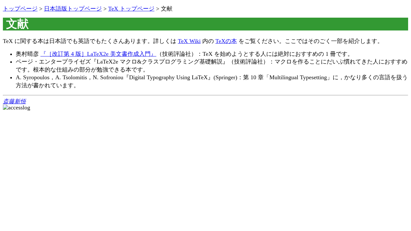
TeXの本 (226, 41)
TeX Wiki (189, 41)
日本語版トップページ (73, 8)
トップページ (20, 8)
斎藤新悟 (14, 101)
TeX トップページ (131, 8)
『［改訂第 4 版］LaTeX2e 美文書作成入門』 (98, 54)
